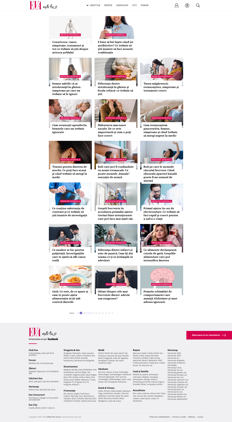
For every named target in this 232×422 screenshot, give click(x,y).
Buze (74, 398)
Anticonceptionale (106, 377)
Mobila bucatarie (140, 374)
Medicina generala (70, 35)
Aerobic (117, 393)
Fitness (107, 391)
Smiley (75, 377)
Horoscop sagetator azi (178, 384)
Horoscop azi (173, 358)
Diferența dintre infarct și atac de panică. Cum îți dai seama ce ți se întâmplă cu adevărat (115, 255)
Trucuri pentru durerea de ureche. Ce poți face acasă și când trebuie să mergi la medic (69, 172)
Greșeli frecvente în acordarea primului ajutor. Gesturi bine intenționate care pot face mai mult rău (115, 213)
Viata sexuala (88, 353)
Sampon (67, 398)
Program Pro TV (82, 382)
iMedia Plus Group (54, 417)
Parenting (137, 382)
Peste (156, 353)
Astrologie (172, 365)
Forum (144, 5)
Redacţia (192, 417)
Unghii (77, 393)
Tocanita (137, 358)
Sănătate (103, 369)
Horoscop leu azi (175, 391)
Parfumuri (85, 393)
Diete (100, 391)
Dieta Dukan (116, 391)
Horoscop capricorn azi (178, 379)
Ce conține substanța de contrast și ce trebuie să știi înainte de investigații (69, 211)
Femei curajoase (148, 384)
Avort (124, 379)
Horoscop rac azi (175, 370)
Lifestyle (95, 5)
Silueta (115, 398)
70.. (112, 313)
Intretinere (108, 393)
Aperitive (137, 360)
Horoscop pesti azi (176, 389)
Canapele (154, 377)
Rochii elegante (105, 358)
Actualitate (139, 390)
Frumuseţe (69, 390)
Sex (93, 355)
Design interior (150, 379)
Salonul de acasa (88, 401)
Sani (81, 396)
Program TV (69, 382)
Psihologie (123, 372)
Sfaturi (32, 368)
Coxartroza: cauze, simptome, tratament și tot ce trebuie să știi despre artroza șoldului (70, 47)
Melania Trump (88, 379)
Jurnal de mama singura (153, 382)
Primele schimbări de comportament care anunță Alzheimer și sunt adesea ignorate (160, 297)
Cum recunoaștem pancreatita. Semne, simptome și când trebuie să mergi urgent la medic (160, 130)
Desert (145, 360)
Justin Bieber (75, 379)
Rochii (70, 393)
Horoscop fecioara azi (177, 375)
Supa (147, 355)
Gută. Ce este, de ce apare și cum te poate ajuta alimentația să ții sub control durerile (70, 297)
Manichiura (89, 396)
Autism (159, 384)
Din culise (137, 393)
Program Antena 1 (72, 384)
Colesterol (126, 374)
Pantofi (125, 355)
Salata (135, 355)
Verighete (102, 360)
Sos (161, 353)
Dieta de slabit (121, 396)
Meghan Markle (71, 369)
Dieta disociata (105, 398)
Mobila (146, 377)
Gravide (136, 384)
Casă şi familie (140, 371)
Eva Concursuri (37, 394)
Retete (108, 5)
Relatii (66, 355)
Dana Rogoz (91, 374)
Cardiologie (103, 379)
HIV (105, 382)
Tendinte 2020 (104, 363)
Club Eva (33, 350)
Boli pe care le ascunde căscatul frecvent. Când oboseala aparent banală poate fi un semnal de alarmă (160, 173)
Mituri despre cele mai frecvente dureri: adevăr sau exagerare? (114, 295)
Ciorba (150, 353)
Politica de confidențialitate (160, 417)
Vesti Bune (145, 398)
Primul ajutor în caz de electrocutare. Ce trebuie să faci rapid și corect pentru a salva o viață (162, 213)
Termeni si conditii (179, 417)
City (134, 5)
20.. (96, 313)
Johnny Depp (80, 372)
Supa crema (154, 358)
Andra (82, 377)
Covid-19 (155, 398)
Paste (144, 353)
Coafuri (67, 396)
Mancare (137, 353)
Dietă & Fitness (106, 387)
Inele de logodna (120, 358)
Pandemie (137, 401)
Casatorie (86, 355)
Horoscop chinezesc (176, 363)
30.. (100, 313)
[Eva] (37, 3)
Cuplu (72, 355)
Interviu (146, 393)
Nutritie (111, 396)
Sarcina (101, 372)
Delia (87, 377)
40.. (103, 313)
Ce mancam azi (145, 365)
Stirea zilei (155, 393)
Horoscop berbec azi (177, 396)
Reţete (136, 350)
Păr (65, 393)
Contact (200, 417)
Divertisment (71, 366)
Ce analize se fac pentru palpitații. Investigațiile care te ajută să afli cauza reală (69, 255)
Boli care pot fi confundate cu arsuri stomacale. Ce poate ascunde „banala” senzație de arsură (116, 172)
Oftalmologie (115, 379)
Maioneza (152, 360)
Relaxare (126, 391)
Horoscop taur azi (175, 377)
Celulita (80, 398)
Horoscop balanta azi (177, 394)
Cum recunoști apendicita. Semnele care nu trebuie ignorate (69, 128)
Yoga (100, 393)
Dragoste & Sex (72, 350)
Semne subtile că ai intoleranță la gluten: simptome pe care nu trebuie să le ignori (66, 89)
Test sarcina (120, 377)
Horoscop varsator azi (177, 387)
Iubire (79, 355)
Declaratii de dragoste (84, 360)
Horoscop (122, 5)
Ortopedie (112, 382)
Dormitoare (138, 379)
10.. (93, 313)
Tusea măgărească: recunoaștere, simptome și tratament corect (161, 87)
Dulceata (154, 355)
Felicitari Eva (35, 378)
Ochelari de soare (116, 360)
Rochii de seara (111, 353)
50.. (106, 313)
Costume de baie (114, 355)
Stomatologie (115, 374)
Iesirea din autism (145, 396)
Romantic (77, 353)
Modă (101, 350)
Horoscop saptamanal (177, 399)
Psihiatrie (122, 382)
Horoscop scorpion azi (177, 382)
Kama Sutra (69, 358)
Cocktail (144, 358)
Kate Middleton (85, 369)
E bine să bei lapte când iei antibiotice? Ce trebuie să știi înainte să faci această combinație (115, 47)
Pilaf (160, 360)
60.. (109, 313)
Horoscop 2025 (174, 355)
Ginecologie (103, 374)
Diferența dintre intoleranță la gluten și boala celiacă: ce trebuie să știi (115, 89)
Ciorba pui (153, 363)
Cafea (141, 355)
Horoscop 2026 (174, 353)
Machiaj (74, 396)
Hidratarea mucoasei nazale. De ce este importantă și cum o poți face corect (114, 130)
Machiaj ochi (90, 398)
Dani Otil (68, 377)
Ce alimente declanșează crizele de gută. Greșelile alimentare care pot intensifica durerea (160, 255)
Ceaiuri (109, 372)
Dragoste (68, 353)
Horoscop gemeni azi (177, 372)
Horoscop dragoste (176, 360)
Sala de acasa (115, 401)
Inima (115, 372)
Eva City (33, 404)
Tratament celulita (72, 401)
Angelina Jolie (79, 374)
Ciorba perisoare (140, 363)
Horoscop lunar (174, 367)
